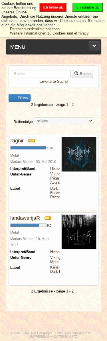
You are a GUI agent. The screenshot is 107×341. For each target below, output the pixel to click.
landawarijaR (25, 218)
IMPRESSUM (40, 336)
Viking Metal (55, 259)
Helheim (57, 168)
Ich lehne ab (53, 7)
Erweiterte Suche (53, 81)
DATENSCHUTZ (65, 336)
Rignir (17, 141)
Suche (85, 74)
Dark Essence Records (57, 192)
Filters (22, 98)
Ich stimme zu (87, 7)
